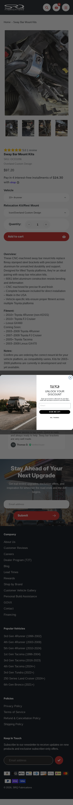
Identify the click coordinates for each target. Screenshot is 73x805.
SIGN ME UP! (54, 412)
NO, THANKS (54, 417)
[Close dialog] (70, 377)
